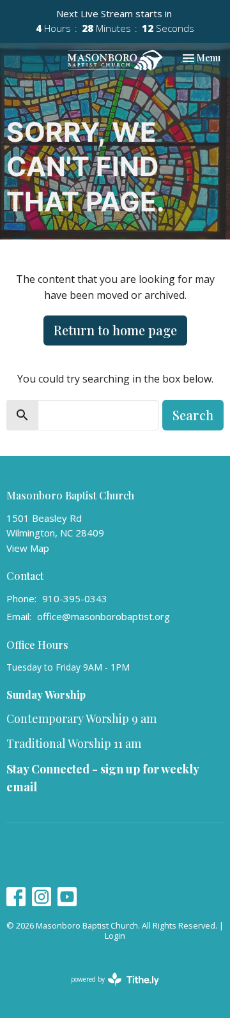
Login (115, 935)
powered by (108, 990)
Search (192, 414)
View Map (27, 548)
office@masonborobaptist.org (103, 616)
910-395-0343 (74, 598)
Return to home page (115, 329)
